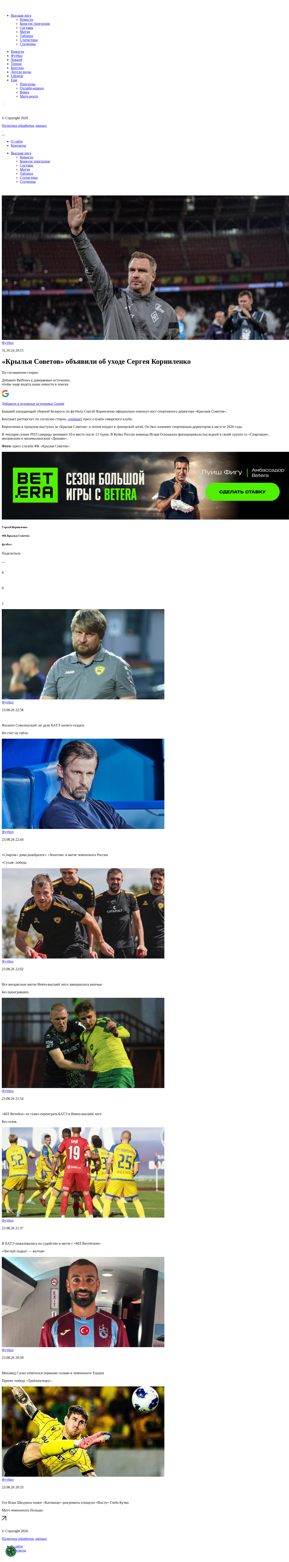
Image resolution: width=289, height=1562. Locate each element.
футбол (7, 544)
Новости (26, 19)
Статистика (29, 40)
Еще (14, 80)
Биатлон (17, 68)
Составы (26, 28)
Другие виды (21, 72)
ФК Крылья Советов (15, 535)
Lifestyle (17, 76)
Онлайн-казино (32, 88)
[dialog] (11, 1551)
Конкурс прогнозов (35, 24)
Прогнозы (27, 84)
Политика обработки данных (24, 126)
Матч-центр (29, 96)
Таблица (26, 36)
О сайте (17, 141)
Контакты (18, 145)
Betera (24, 92)
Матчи (25, 32)
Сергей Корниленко (15, 527)
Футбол (17, 56)
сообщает (75, 419)
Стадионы (28, 44)
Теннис (16, 64)
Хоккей (16, 60)
